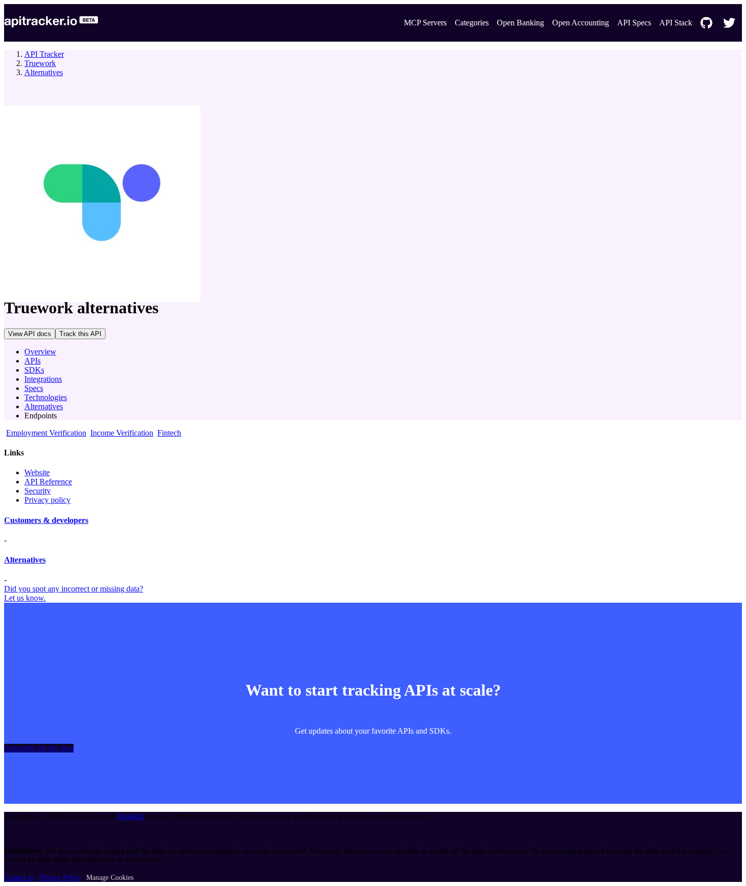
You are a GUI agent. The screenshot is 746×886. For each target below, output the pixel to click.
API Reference (48, 481)
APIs (32, 360)
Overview (40, 351)
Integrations (43, 379)
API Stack (675, 22)
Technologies (45, 397)
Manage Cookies (109, 877)
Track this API (80, 334)
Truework (40, 63)
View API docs (29, 334)
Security (37, 490)
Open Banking (520, 22)
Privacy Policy (60, 877)
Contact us (19, 877)
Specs (33, 388)
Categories (472, 22)
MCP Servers (425, 22)
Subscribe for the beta (39, 748)
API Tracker (44, 54)
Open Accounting (580, 22)
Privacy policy (47, 500)
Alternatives (43, 72)
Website (37, 472)
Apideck (130, 816)
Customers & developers (46, 520)
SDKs (34, 370)
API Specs (634, 22)
